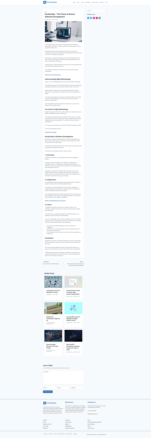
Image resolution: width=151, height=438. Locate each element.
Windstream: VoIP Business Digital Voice (53, 318)
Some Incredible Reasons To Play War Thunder (52, 346)
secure (61, 175)
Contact (50, 433)
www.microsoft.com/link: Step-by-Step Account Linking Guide (73, 292)
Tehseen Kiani (70, 352)
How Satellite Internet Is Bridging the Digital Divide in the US (73, 318)
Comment (46, 371)
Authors (55, 433)
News (82, 2)
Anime (44, 422)
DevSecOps (60, 54)
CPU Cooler (45, 426)
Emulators (67, 420)
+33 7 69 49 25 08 (92, 410)
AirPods (45, 420)
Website (73, 387)
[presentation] (53, 282)
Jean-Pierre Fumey (51, 350)
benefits (53, 111)
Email (59, 387)
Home (74, 2)
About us (46, 433)
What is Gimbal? (52, 132)
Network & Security (69, 428)
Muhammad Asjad (50, 322)
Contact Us (102, 2)
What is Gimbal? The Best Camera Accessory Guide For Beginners (75, 263)
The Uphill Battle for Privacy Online (57, 200)
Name (45, 387)
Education (45, 428)
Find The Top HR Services (54, 74)
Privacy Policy (69, 433)
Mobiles (67, 424)
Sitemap (75, 433)
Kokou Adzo (48, 19)
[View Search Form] (107, 2)
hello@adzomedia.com (93, 413)
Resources (87, 2)
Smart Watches (91, 424)
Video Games (91, 428)
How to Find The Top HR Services (51, 262)
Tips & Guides (95, 2)
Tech (46, 11)
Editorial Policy (61, 433)
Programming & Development (94, 422)
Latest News (68, 422)
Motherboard (68, 426)
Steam (89, 426)
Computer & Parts (47, 424)
